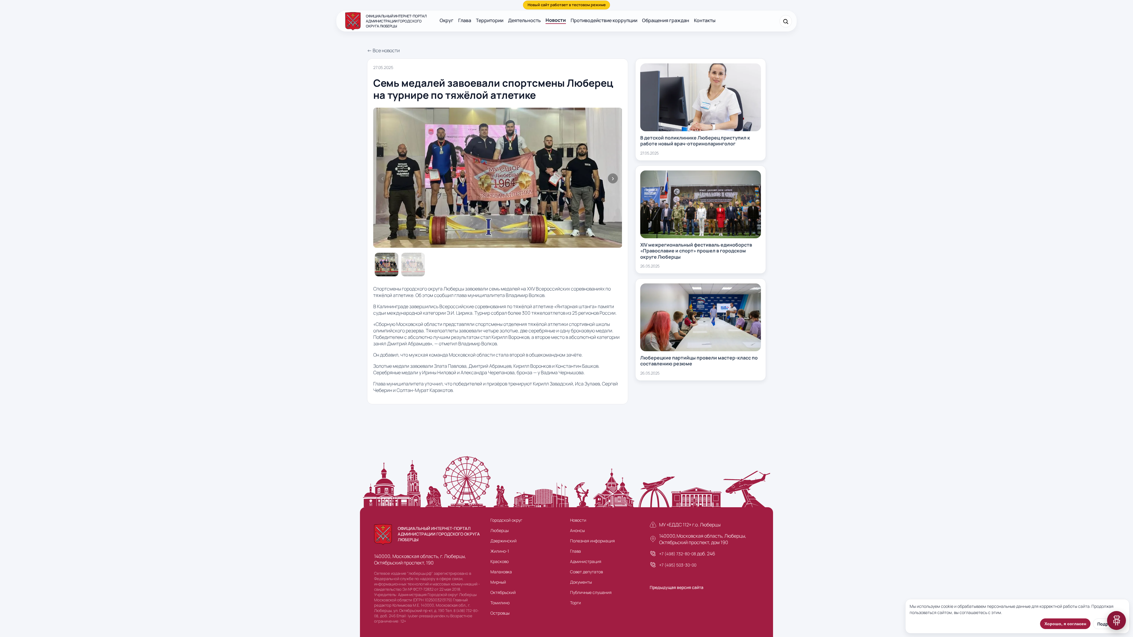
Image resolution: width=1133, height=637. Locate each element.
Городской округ (506, 520)
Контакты (705, 20)
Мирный (498, 582)
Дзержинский (503, 541)
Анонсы (577, 530)
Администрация (585, 561)
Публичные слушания (591, 592)
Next (613, 178)
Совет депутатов (586, 571)
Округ (446, 20)
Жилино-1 (499, 551)
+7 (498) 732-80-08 (677, 553)
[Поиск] (786, 21)
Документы (581, 582)
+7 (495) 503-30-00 (677, 565)
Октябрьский (503, 592)
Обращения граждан (665, 20)
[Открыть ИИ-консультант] (1116, 620)
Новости (556, 20)
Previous (382, 178)
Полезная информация (592, 541)
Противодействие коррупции (604, 20)
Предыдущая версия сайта (676, 587)
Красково (499, 561)
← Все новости (383, 50)
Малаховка (501, 571)
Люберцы (499, 530)
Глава (464, 20)
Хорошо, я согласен (1065, 623)
